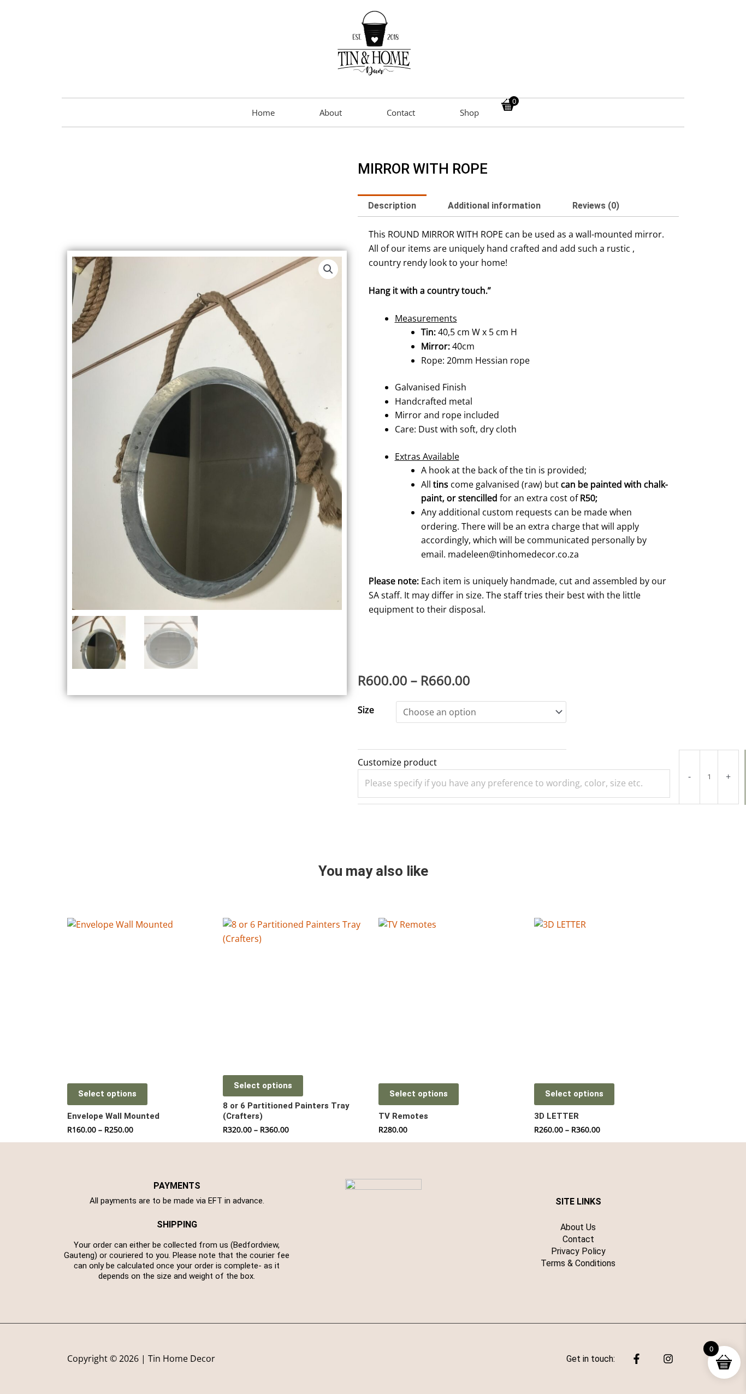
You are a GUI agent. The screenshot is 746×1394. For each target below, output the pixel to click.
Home (263, 112)
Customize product (397, 762)
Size (366, 710)
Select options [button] (418, 1094)
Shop (469, 112)
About (330, 112)
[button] (328, 269)
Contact (401, 112)
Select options (107, 1094)
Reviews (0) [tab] (595, 205)
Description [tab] (392, 205)
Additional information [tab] (494, 205)
